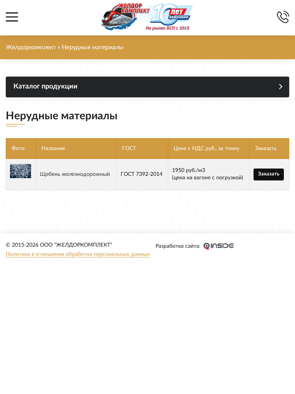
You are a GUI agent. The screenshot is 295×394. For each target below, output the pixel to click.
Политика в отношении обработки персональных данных (78, 254)
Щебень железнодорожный (75, 174)
